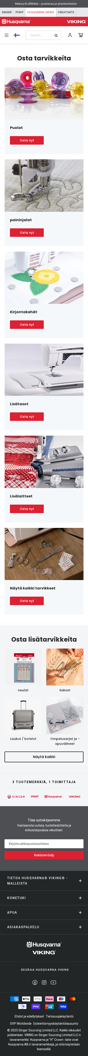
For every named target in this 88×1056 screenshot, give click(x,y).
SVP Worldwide (21, 1023)
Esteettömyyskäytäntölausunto (55, 1023)
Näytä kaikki (44, 756)
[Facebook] (35, 982)
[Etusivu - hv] (44, 948)
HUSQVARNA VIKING (40, 12)
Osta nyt (27, 140)
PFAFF (20, 12)
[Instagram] (44, 982)
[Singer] (16, 796)
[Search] (58, 35)
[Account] (70, 35)
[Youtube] (53, 982)
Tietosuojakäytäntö (60, 1016)
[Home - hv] (16, 21)
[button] (80, 35)
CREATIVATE (66, 12)
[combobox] (43, 35)
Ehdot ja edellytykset (29, 1016)
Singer (7, 12)
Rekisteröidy (44, 855)
